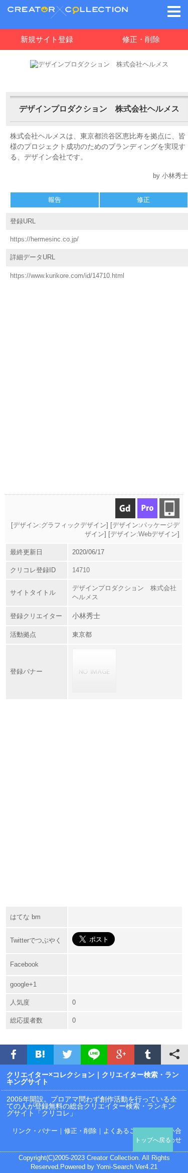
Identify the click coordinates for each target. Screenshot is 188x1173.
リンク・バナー (35, 1131)
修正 (143, 199)
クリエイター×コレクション (51, 1075)
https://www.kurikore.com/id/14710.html (67, 275)
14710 (81, 570)
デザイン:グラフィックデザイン (59, 525)
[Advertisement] (94, 383)
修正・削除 (80, 1131)
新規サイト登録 (47, 39)
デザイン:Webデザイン (143, 534)
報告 (54, 199)
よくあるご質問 (126, 1131)
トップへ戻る (153, 1140)
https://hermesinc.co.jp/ (44, 239)
